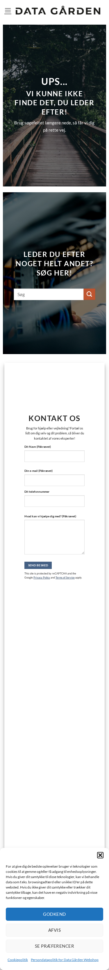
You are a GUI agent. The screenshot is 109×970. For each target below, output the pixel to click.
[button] (100, 855)
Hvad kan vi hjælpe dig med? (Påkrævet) (50, 516)
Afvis (54, 930)
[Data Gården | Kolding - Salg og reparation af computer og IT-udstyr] (58, 10)
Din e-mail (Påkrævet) (38, 470)
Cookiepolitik (18, 960)
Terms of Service (65, 577)
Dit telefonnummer (36, 491)
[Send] (89, 294)
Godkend (54, 914)
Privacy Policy (41, 577)
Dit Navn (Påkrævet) (37, 446)
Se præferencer (54, 946)
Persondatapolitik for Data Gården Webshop (65, 960)
